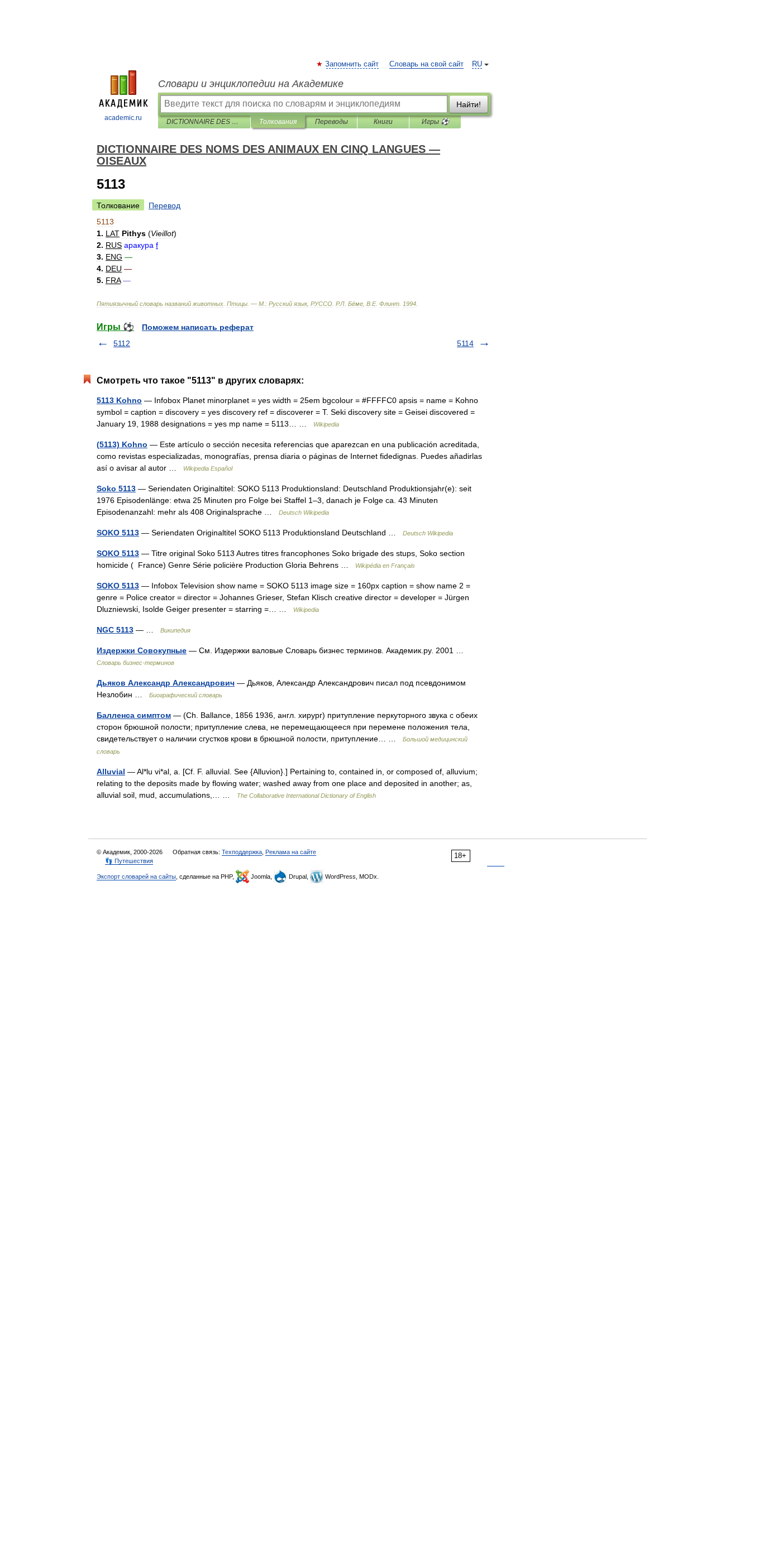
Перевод (164, 205)
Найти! (468, 104)
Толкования (278, 122)
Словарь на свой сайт (426, 64)
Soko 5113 (116, 488)
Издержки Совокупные (142, 650)
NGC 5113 (115, 629)
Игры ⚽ (435, 122)
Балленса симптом (134, 715)
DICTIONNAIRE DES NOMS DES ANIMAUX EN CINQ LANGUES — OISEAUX (204, 122)
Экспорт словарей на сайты (136, 876)
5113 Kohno (119, 400)
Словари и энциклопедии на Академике (251, 83)
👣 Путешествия (129, 861)
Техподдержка (242, 852)
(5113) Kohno (122, 444)
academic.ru (123, 118)
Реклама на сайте (290, 852)
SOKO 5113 (118, 532)
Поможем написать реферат (198, 327)
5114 (465, 343)
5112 (121, 343)
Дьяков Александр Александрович (166, 682)
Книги (383, 122)
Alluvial (111, 771)
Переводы (331, 122)
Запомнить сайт (352, 64)
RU (477, 64)
